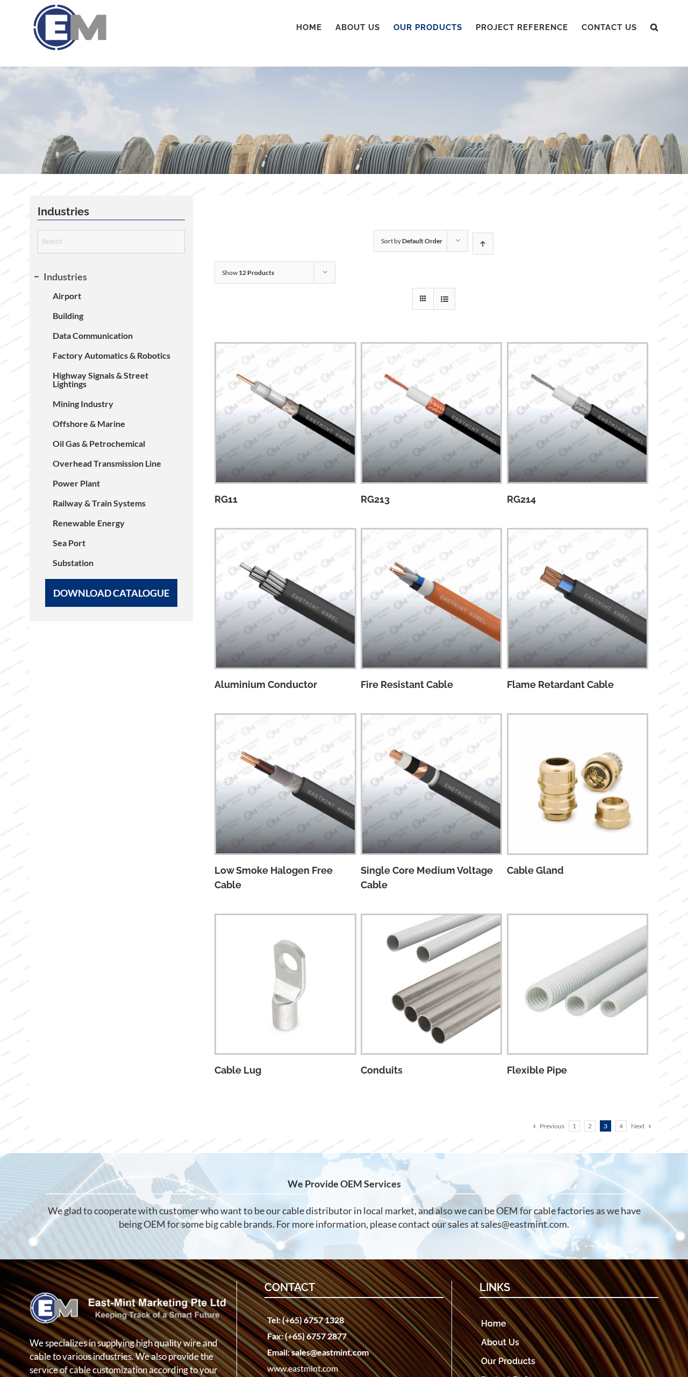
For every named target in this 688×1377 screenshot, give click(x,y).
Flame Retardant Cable (560, 684)
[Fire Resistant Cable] (432, 599)
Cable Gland (535, 870)
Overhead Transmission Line (107, 463)
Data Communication (93, 335)
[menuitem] (315, 27)
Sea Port (69, 543)
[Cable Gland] (578, 784)
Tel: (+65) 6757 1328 (305, 1320)
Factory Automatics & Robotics (111, 355)
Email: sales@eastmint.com (318, 1352)
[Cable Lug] (285, 984)
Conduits (382, 1070)
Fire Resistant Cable (407, 684)
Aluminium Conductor (265, 684)
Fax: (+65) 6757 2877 (307, 1336)
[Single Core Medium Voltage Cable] (432, 784)
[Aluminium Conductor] (285, 599)
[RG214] (578, 413)
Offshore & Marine (89, 423)
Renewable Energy (89, 523)
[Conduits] (432, 984)
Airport (67, 296)
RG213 (375, 499)
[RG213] (432, 413)
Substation (73, 562)
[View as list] (444, 298)
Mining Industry (83, 403)
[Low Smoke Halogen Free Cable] (285, 784)
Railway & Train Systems (99, 503)
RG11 (226, 499)
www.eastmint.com (302, 1368)
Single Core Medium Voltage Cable (427, 877)
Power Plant (76, 483)
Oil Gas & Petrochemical (99, 443)
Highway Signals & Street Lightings (100, 379)
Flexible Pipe (537, 1070)
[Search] (654, 27)
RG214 (521, 499)
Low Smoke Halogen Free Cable (273, 877)
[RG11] (285, 413)
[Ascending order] (482, 244)
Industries (65, 276)
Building (68, 315)
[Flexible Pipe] (578, 984)
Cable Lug (237, 1070)
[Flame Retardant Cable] (578, 599)
